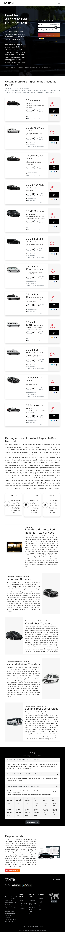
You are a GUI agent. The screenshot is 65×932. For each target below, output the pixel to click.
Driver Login (40, 901)
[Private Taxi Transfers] (8, 2)
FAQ (21, 905)
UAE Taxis (32, 907)
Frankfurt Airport (23, 67)
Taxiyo (7, 67)
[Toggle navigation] (59, 2)
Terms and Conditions (28, 926)
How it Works (21, 899)
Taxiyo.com (29, 527)
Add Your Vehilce (41, 897)
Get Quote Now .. (12, 870)
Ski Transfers (32, 899)
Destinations (23, 903)
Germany (13, 67)
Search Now (50, 35)
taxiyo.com (43, 930)
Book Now (54, 110)
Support (57, 879)
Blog (40, 909)
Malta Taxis (30, 910)
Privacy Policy (39, 926)
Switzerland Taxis (32, 903)
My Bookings (41, 906)
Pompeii (31, 914)
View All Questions (32, 822)
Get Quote (23, 908)
